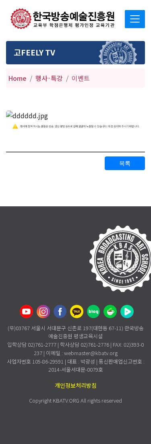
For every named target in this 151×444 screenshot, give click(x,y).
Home (17, 78)
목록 (124, 163)
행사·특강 (49, 78)
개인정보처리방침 (76, 385)
